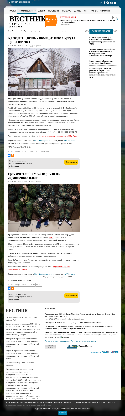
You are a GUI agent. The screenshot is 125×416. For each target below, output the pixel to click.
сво (33, 285)
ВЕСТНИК (27, 19)
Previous (113, 17)
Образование (105, 10)
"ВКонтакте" (71, 141)
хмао (12, 151)
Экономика (66, 10)
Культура (94, 10)
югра (18, 151)
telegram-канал (47, 141)
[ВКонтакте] (9, 155)
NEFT (51, 237)
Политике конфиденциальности (56, 409)
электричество (43, 151)
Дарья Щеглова (35, 46)
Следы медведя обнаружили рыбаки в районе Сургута (101, 62)
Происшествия (53, 10)
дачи (33, 151)
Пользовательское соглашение (57, 341)
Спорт (86, 10)
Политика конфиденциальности (83, 341)
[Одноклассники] (12, 155)
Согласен (62, 413)
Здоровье (77, 10)
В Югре (63, 23)
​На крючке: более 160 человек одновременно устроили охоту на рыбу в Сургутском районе (87, 18)
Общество (41, 10)
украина (26, 285)
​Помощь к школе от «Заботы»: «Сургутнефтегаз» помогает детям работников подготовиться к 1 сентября (102, 52)
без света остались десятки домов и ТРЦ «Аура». (58, 136)
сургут (25, 151)
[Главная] (8, 31)
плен (39, 285)
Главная (13, 10)
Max (35, 141)
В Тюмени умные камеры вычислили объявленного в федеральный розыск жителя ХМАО (102, 40)
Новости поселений (26, 10)
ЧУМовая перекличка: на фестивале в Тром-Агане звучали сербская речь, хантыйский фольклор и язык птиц (102, 72)
